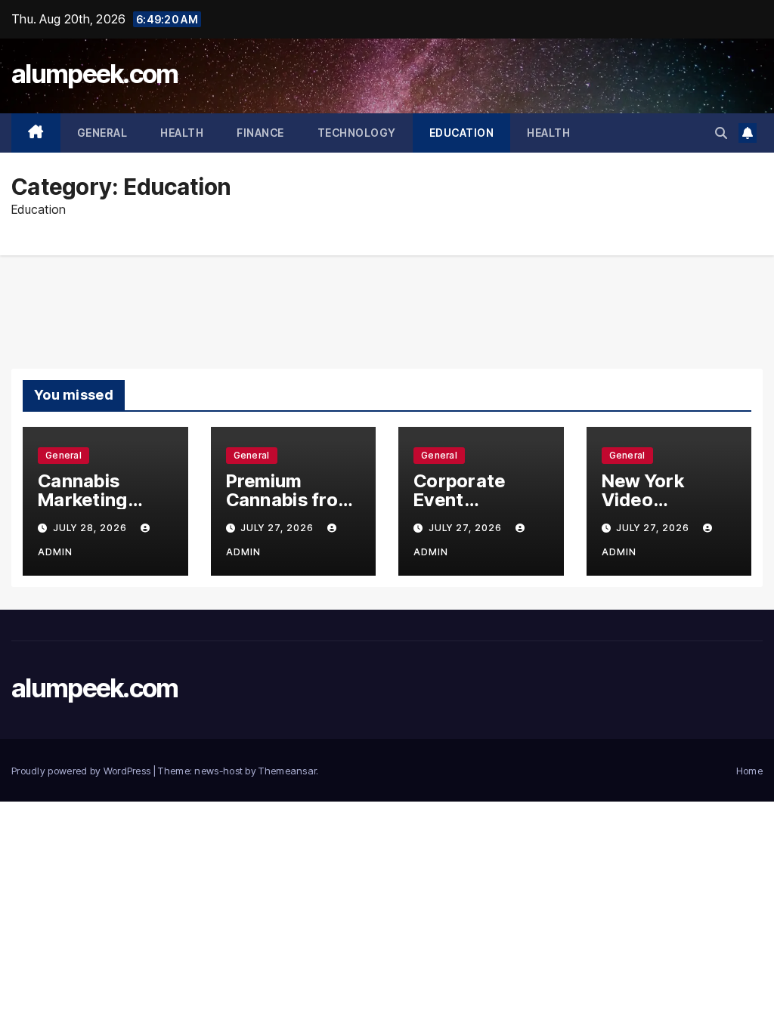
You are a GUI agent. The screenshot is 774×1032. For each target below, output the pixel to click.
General (102, 132)
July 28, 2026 (91, 527)
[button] (721, 133)
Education (461, 132)
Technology (356, 132)
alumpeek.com (94, 73)
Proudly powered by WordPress (82, 771)
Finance (260, 132)
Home (749, 771)
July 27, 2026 (278, 527)
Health (181, 132)
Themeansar (287, 771)
